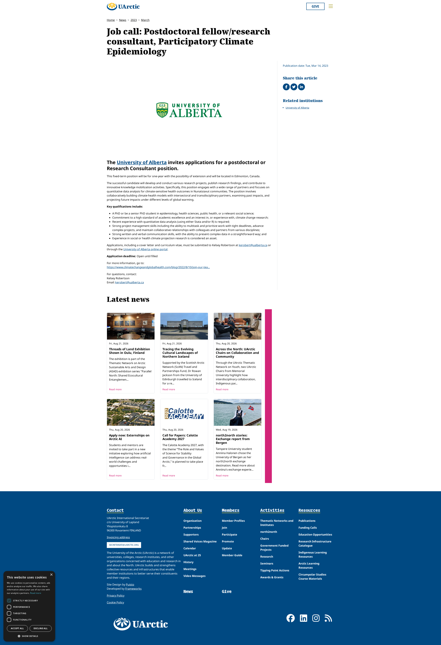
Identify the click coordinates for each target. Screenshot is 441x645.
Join (224, 528)
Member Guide (232, 555)
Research (266, 556)
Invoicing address (118, 537)
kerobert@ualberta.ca (253, 245)
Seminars (266, 563)
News (122, 20)
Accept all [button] (17, 628)
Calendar (189, 548)
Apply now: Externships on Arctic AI (129, 437)
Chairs (264, 539)
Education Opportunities (315, 534)
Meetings (189, 569)
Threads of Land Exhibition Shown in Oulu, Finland (129, 351)
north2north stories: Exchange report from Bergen (233, 439)
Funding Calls (308, 528)
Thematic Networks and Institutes (276, 523)
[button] (29, 636)
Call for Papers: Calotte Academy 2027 (180, 437)
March (145, 20)
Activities (272, 510)
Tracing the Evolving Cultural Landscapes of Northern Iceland (180, 353)
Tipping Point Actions (274, 570)
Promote (228, 541)
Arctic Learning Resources (309, 566)
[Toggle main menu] (330, 6)
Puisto (130, 584)
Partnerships (192, 528)
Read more (115, 389)
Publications (307, 521)
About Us (192, 510)
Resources (309, 510)
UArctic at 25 (192, 555)
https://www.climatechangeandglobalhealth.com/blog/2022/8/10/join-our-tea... (158, 267)
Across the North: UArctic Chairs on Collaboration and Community (237, 353)
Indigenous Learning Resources (313, 554)
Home (111, 20)
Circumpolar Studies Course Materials (312, 577)
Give (315, 6)
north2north (268, 532)
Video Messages (194, 576)
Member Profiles (233, 521)
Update (227, 548)
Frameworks (133, 589)
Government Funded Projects (274, 548)
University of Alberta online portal (145, 249)
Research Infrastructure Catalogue (315, 543)
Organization (192, 521)
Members (230, 510)
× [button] (51, 574)
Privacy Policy (115, 595)
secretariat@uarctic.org (124, 544)
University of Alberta (142, 162)
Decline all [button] (41, 628)
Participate (229, 534)
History (188, 562)
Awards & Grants (271, 577)
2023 (134, 20)
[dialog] (29, 606)
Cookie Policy (115, 602)
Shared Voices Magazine (200, 541)
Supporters (191, 534)
